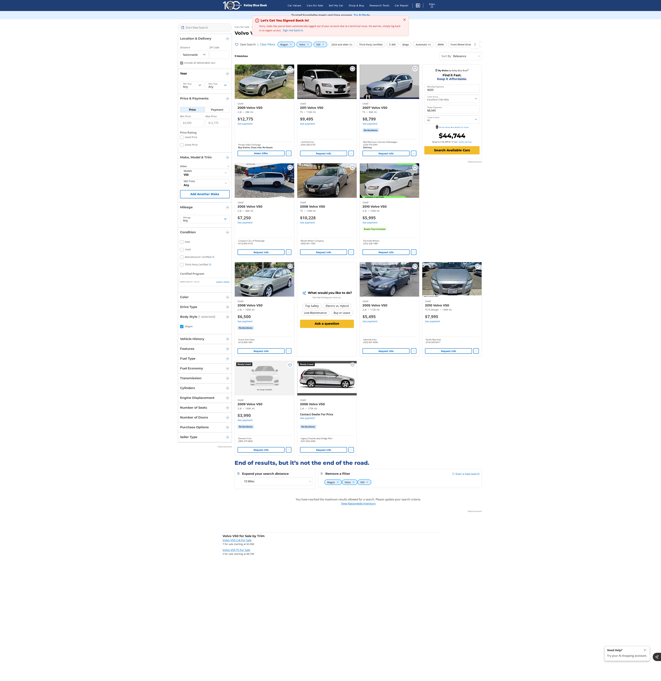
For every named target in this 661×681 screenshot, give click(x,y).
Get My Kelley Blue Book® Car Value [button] (454, 127)
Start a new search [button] (467, 474)
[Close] (645, 650)
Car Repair (401, 5)
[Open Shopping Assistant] (657, 657)
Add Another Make (204, 194)
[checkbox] (188, 137)
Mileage (187, 218)
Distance (185, 47)
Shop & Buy (356, 5)
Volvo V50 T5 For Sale (236, 550)
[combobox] (205, 27)
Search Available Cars (452, 150)
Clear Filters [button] (267, 44)
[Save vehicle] (290, 68)
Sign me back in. (293, 30)
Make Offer (261, 153)
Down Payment (434, 107)
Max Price (211, 116)
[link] (371, 130)
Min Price (185, 116)
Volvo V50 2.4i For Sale (237, 540)
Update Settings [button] (465, 142)
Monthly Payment (435, 87)
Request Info (323, 153)
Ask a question (327, 324)
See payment (245, 123)
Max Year (213, 84)
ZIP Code (214, 47)
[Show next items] (475, 44)
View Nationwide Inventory (358, 503)
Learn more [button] (222, 282)
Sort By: (447, 56)
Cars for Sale (315, 5)
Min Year (187, 84)
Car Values (294, 5)
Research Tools (379, 5)
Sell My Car (336, 5)
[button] (418, 6)
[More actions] (288, 153)
